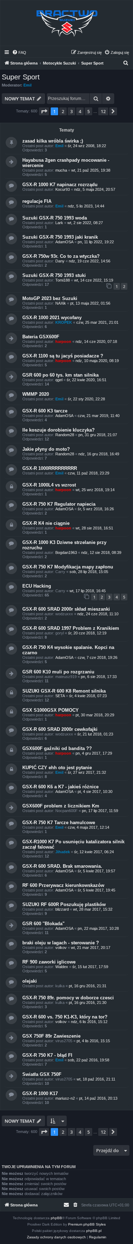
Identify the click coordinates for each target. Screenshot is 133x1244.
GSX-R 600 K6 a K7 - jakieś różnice (60, 786)
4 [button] (80, 111)
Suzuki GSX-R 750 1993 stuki (54, 275)
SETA (60, 696)
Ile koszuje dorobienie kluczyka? (58, 430)
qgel (58, 380)
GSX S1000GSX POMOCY (50, 710)
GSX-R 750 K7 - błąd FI (47, 1055)
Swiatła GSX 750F (41, 1074)
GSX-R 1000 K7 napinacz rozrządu (60, 184)
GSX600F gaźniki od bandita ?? (57, 748)
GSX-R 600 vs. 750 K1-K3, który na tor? (64, 1017)
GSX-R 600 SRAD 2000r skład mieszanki (66, 609)
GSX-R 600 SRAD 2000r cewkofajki (60, 729)
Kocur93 (62, 189)
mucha (61, 170)
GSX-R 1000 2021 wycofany (52, 317)
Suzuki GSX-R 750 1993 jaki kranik (60, 237)
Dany (60, 261)
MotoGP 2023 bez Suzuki (49, 298)
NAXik (60, 303)
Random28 (64, 435)
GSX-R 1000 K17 (40, 1093)
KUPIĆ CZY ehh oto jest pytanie (57, 767)
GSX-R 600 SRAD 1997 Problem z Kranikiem (70, 628)
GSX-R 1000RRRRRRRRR (49, 468)
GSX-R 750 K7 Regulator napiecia (58, 504)
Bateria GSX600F (40, 336)
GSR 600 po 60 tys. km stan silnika (60, 375)
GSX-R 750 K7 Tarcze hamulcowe (58, 822)
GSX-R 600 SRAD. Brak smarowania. (62, 866)
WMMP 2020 (35, 394)
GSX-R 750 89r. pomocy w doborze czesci (68, 997)
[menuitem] (19, 52)
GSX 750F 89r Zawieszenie (51, 1036)
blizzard (62, 909)
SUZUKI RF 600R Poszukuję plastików (64, 904)
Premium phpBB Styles (87, 1224)
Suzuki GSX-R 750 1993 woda (54, 218)
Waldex (61, 967)
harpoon (63, 341)
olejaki (29, 981)
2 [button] (63, 111)
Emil (27, 85)
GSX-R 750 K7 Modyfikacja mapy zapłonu (67, 567)
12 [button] (103, 111)
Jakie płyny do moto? (46, 449)
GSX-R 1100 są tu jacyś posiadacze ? (62, 356)
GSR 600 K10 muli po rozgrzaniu (58, 671)
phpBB (56, 1218)
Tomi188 (62, 280)
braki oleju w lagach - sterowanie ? (60, 942)
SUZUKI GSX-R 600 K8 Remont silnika (64, 691)
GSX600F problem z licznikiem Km (60, 806)
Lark (59, 223)
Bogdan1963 (66, 552)
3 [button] (71, 111)
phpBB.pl (93, 1231)
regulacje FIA (36, 201)
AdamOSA (64, 242)
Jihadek (62, 852)
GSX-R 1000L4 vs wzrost (49, 485)
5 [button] (88, 111)
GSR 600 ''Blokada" (43, 923)
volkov (61, 947)
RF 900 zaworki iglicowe (49, 962)
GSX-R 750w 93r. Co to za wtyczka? (61, 256)
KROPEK (63, 322)
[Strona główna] (67, 23)
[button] (44, 111)
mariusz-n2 (65, 1098)
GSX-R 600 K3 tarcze (44, 410)
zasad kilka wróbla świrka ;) (52, 141)
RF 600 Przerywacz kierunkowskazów (63, 885)
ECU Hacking (36, 586)
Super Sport (21, 77)
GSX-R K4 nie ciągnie (46, 523)
